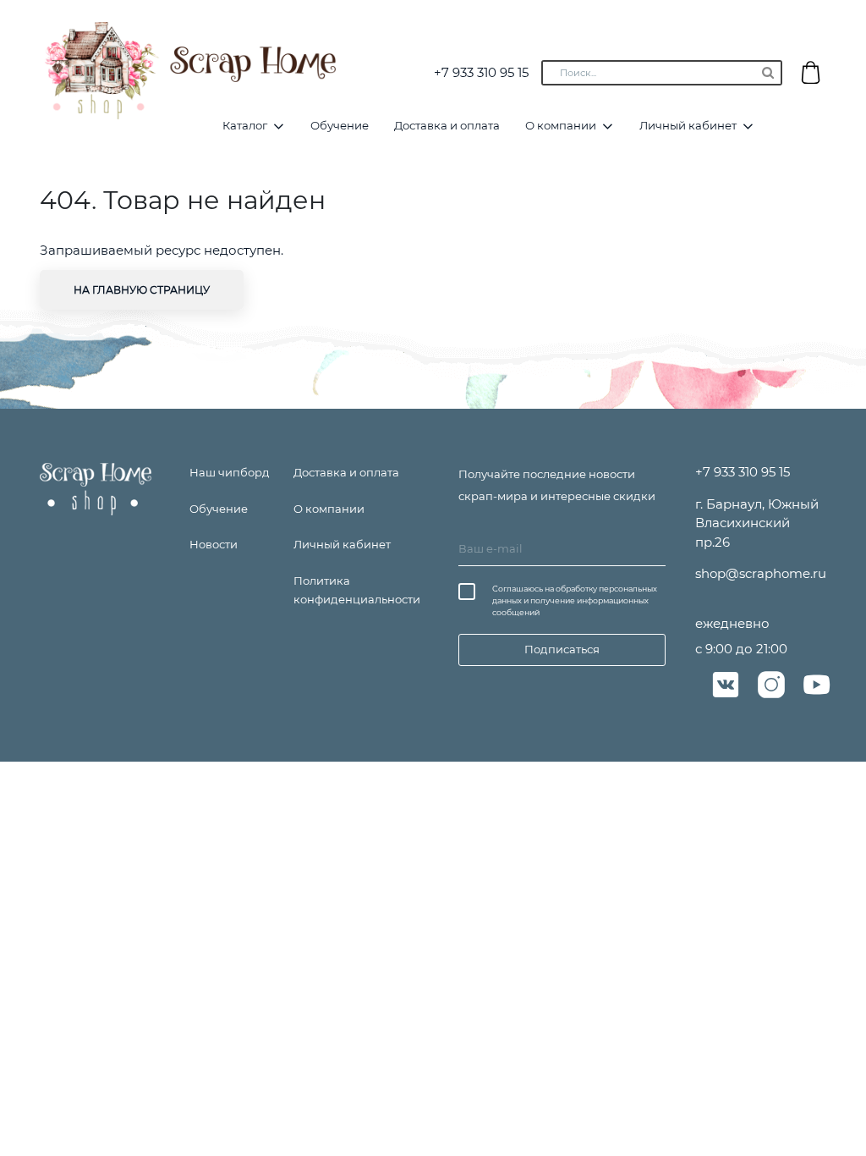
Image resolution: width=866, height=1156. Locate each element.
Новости (213, 544)
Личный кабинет (688, 125)
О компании (560, 125)
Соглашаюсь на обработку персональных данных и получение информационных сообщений (574, 600)
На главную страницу (142, 289)
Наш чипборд (229, 472)
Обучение (339, 125)
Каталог (244, 125)
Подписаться (562, 649)
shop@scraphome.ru (760, 573)
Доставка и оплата (447, 125)
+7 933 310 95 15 (481, 72)
